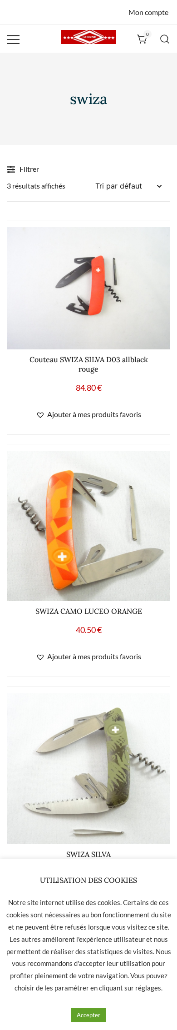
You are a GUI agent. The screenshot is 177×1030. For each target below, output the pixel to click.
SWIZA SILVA (88, 854)
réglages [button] (148, 988)
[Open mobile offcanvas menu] (13, 39)
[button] (88, 414)
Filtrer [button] (29, 168)
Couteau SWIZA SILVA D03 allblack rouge (89, 364)
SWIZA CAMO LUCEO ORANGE (88, 611)
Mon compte (148, 12)
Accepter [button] (88, 1015)
